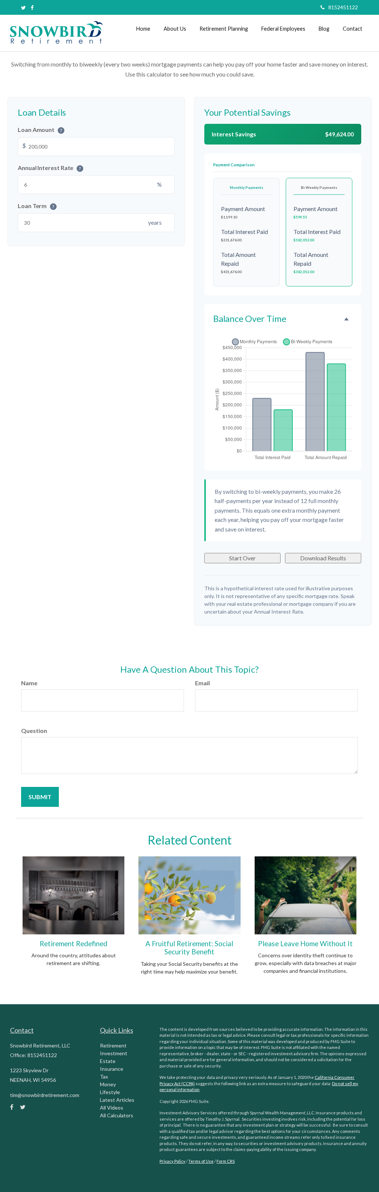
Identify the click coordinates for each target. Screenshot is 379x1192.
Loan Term (36, 205)
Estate (107, 1061)
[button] (175, 29)
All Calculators (116, 1115)
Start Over (242, 557)
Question (34, 730)
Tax (104, 1076)
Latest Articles (117, 1100)
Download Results (323, 557)
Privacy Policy (172, 1161)
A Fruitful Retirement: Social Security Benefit (189, 948)
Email (202, 682)
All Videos (111, 1107)
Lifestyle (110, 1092)
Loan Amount (40, 129)
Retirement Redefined (73, 944)
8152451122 (343, 7)
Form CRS (226, 1161)
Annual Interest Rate (49, 167)
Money (108, 1084)
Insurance (111, 1069)
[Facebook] (32, 7)
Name (29, 682)
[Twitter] (23, 7)
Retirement (113, 1045)
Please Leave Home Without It (305, 944)
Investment (113, 1053)
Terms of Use (201, 1161)
